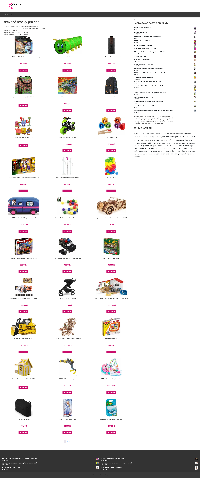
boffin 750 (166, 133)
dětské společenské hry (145, 140)
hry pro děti (158, 146)
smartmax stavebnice (152, 154)
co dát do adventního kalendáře (176, 133)
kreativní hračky (184, 146)
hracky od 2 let (147, 143)
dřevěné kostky (162, 140)
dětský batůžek (153, 140)
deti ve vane (138, 137)
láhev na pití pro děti (160, 148)
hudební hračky (175, 145)
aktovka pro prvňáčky (150, 133)
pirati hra (160, 151)
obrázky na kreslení (143, 151)
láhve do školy (168, 148)
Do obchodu (23, 70)
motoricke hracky (177, 148)
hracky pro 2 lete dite (174, 143)
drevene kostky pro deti (171, 137)
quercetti (185, 151)
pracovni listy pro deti (173, 151)
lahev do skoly (149, 148)
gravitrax (140, 143)
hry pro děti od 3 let (167, 145)
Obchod (6, 14)
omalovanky (152, 151)
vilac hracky (174, 154)
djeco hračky (157, 137)
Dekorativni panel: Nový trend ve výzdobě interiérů (149, 123)
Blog (12, 14)
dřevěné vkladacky (176, 140)
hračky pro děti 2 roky (147, 146)
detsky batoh (147, 137)
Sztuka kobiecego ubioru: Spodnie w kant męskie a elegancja (152, 116)
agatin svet (140, 133)
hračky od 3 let (186, 143)
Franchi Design (105, 475)
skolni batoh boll (143, 154)
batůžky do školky (159, 133)
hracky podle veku (160, 143)
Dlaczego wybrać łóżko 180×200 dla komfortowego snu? (151, 120)
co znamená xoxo (188, 133)
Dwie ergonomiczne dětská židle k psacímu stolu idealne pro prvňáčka (155, 122)
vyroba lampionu (185, 154)
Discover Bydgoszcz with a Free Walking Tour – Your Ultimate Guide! (154, 118)
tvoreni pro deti (163, 154)
